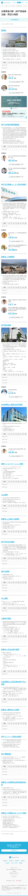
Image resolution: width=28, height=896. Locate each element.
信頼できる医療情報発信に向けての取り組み (14, 869)
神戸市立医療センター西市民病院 (13, 184)
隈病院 (3, 30)
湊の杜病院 (5, 571)
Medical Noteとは (14, 867)
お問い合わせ (14, 876)
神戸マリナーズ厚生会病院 (11, 737)
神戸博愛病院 (6, 754)
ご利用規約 (14, 871)
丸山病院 (4, 495)
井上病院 (4, 598)
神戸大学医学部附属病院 (10, 125)
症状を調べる (11, 860)
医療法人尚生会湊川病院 (10, 649)
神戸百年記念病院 (7, 542)
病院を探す (23, 860)
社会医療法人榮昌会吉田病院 (12, 405)
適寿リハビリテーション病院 (12, 464)
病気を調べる (5, 860)
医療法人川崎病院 (7, 257)
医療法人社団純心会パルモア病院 (13, 813)
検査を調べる (17, 860)
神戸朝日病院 (6, 325)
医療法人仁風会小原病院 (10, 519)
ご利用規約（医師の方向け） (14, 873)
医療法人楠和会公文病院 (10, 710)
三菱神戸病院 (6, 618)
